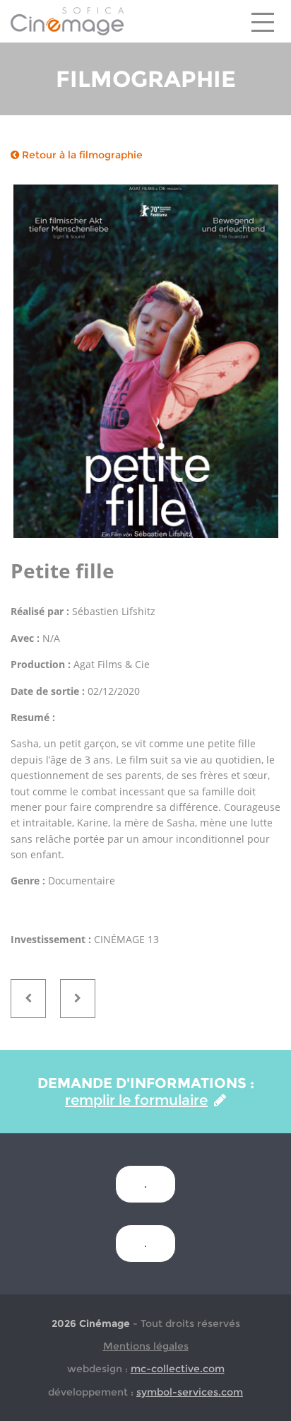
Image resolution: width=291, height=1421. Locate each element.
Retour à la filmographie (81, 154)
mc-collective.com (178, 1368)
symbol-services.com (189, 1392)
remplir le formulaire (136, 1100)
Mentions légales (146, 1346)
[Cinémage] (67, 20)
